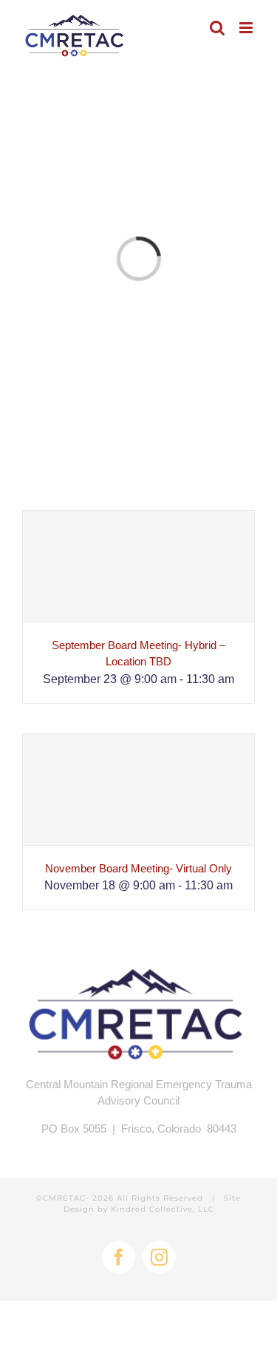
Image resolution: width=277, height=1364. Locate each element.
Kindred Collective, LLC (162, 1209)
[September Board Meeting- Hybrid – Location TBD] (138, 566)
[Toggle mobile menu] (247, 27)
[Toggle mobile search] (217, 27)
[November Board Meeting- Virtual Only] (138, 789)
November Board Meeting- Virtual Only (138, 868)
